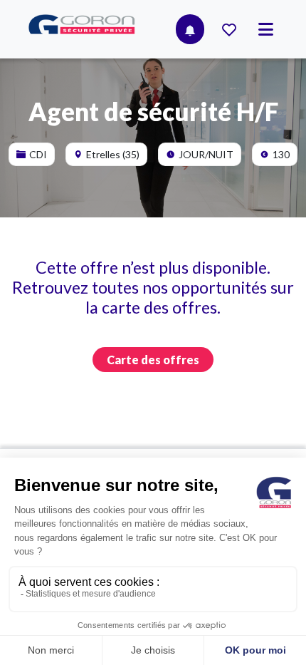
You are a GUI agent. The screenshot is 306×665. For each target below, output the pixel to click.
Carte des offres (153, 359)
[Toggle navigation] (266, 29)
